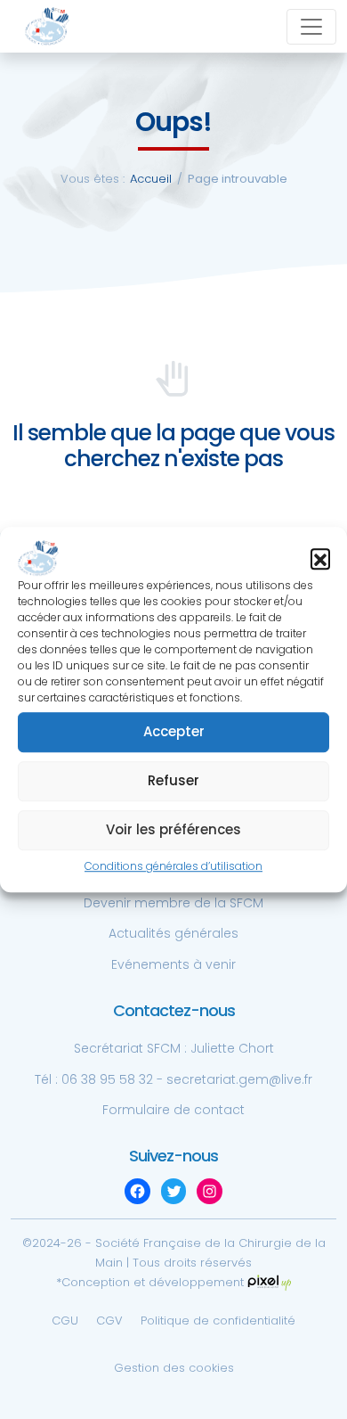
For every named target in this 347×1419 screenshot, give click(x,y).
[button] (320, 558)
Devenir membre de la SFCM (173, 903)
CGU (65, 1320)
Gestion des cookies (174, 1367)
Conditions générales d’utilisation (173, 866)
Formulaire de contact (173, 1110)
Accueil (151, 178)
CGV (109, 1320)
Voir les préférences (173, 830)
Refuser (173, 781)
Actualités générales (173, 933)
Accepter (174, 732)
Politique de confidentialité (218, 1320)
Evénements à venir (173, 964)
